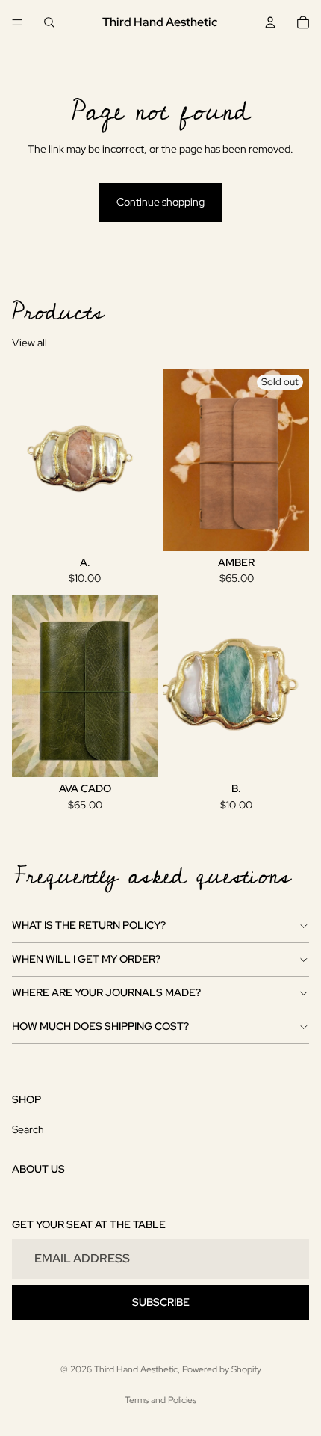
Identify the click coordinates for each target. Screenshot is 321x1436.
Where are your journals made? (106, 992)
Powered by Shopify (221, 1369)
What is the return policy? (89, 925)
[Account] (270, 22)
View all (29, 342)
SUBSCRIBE (161, 1302)
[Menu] (17, 22)
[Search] (49, 22)
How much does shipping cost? (100, 1026)
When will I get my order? (86, 959)
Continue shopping (160, 202)
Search (28, 1129)
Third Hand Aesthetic (136, 1369)
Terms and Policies (160, 1400)
